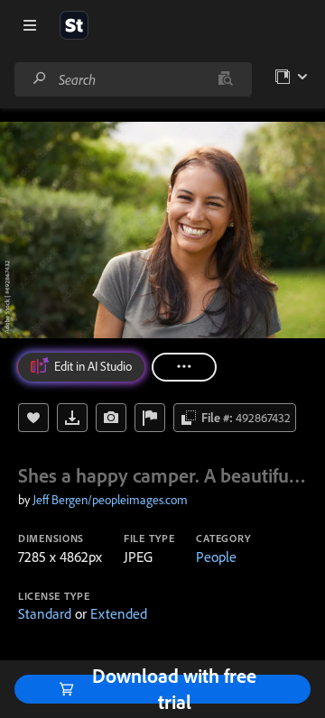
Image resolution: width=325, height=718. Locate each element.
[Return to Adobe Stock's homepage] (74, 25)
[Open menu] (29, 25)
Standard (44, 613)
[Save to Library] (33, 417)
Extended (118, 613)
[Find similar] (225, 79)
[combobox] (132, 79)
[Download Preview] (72, 417)
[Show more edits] (184, 367)
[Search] (40, 79)
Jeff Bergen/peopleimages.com (110, 500)
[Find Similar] (111, 417)
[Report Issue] (150, 417)
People (216, 557)
